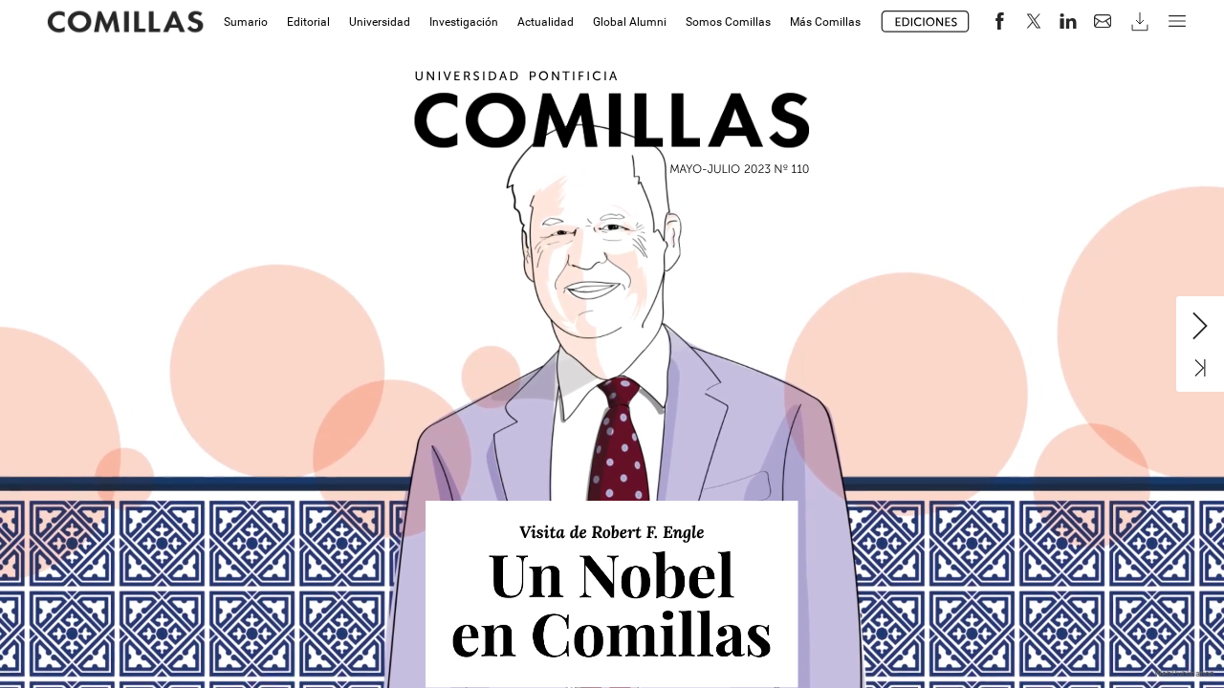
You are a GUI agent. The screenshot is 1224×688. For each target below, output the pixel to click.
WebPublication (1184, 673)
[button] (926, 21)
